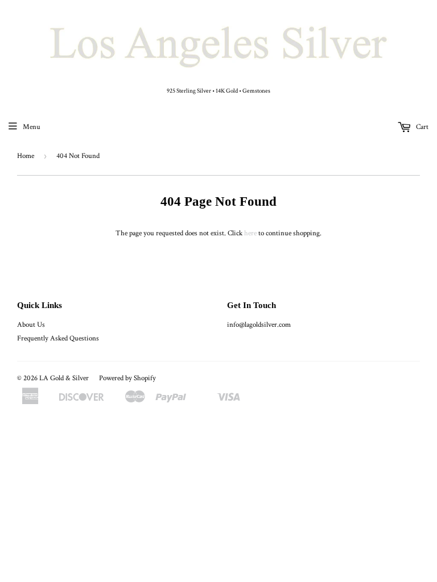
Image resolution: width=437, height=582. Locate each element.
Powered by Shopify (127, 378)
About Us (31, 325)
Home (25, 156)
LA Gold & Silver (64, 378)
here (250, 233)
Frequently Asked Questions (58, 338)
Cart (421, 127)
